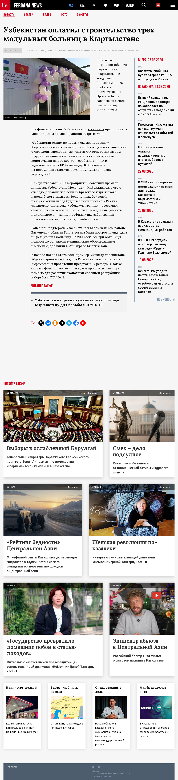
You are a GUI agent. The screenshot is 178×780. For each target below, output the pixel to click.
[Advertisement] (89, 356)
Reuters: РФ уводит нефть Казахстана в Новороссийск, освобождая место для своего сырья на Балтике (155, 281)
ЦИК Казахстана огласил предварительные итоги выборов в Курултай (151, 155)
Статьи (28, 14)
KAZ (70, 5)
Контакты (12, 766)
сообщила (96, 129)
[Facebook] (76, 323)
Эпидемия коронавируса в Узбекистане (119, 50)
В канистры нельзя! (21, 687)
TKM (104, 5)
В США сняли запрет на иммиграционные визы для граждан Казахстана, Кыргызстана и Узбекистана (155, 192)
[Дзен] (62, 323)
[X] (41, 323)
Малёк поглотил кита (153, 690)
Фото (64, 14)
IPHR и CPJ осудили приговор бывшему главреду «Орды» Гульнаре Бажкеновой (155, 246)
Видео (47, 14)
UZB (116, 5)
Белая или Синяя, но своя (64, 690)
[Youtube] (83, 323)
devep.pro (107, 776)
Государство (32, 50)
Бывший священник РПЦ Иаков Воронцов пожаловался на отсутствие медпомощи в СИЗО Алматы (156, 105)
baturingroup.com (115, 773)
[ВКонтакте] (48, 323)
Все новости (166, 299)
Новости (9, 14)
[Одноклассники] (55, 323)
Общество (46, 50)
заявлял (64, 259)
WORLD (130, 5)
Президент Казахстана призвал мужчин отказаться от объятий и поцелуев (155, 130)
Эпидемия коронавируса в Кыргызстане (75, 50)
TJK (93, 5)
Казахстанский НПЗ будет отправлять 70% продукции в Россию (155, 75)
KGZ (82, 5)
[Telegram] (69, 323)
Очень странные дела (108, 690)
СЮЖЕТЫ (82, 14)
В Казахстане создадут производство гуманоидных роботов (155, 225)
